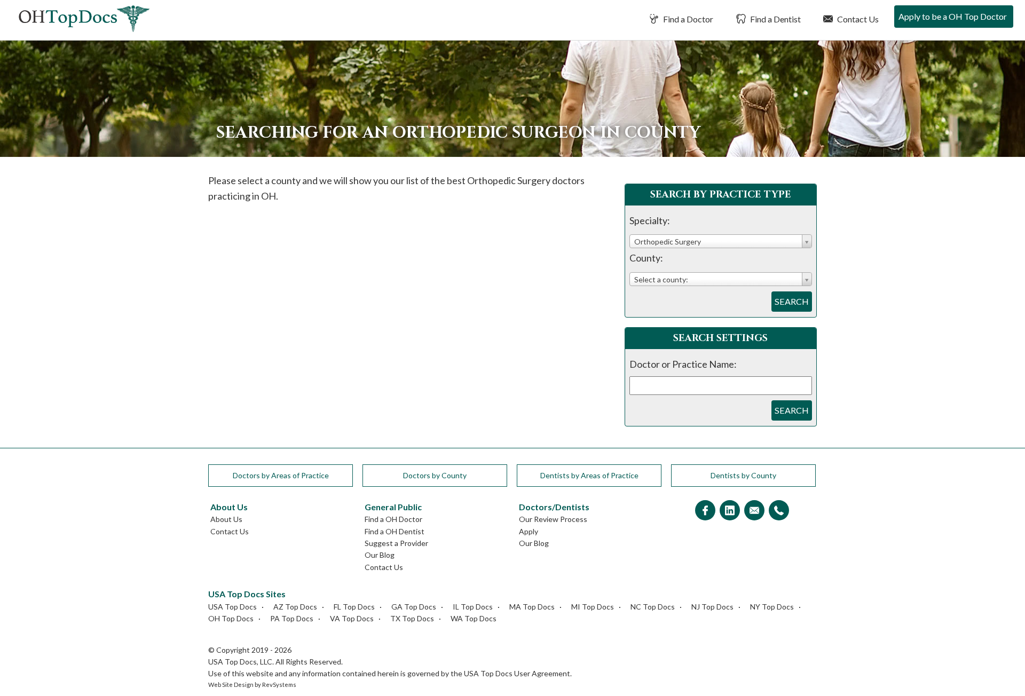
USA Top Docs (232, 606)
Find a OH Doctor (393, 519)
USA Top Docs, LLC (240, 661)
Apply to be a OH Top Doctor (952, 16)
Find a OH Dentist (394, 531)
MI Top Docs (592, 606)
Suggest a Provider (396, 543)
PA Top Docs (291, 618)
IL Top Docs (473, 606)
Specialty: (649, 220)
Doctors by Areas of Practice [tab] (281, 475)
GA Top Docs (413, 606)
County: (646, 258)
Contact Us (857, 19)
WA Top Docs (473, 618)
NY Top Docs (772, 606)
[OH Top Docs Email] (754, 511)
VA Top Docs (352, 618)
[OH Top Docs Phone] (779, 511)
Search (792, 301)
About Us (226, 519)
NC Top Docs (652, 606)
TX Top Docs (412, 618)
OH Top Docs (231, 618)
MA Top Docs (532, 606)
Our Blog (380, 554)
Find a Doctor (687, 19)
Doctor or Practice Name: (683, 364)
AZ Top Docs (295, 606)
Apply (528, 531)
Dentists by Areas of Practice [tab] (589, 475)
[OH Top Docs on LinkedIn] (730, 511)
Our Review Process (553, 519)
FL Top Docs (354, 606)
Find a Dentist (774, 19)
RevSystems (279, 684)
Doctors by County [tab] (435, 475)
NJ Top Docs (712, 606)
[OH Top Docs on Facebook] (705, 511)
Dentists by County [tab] (743, 475)
